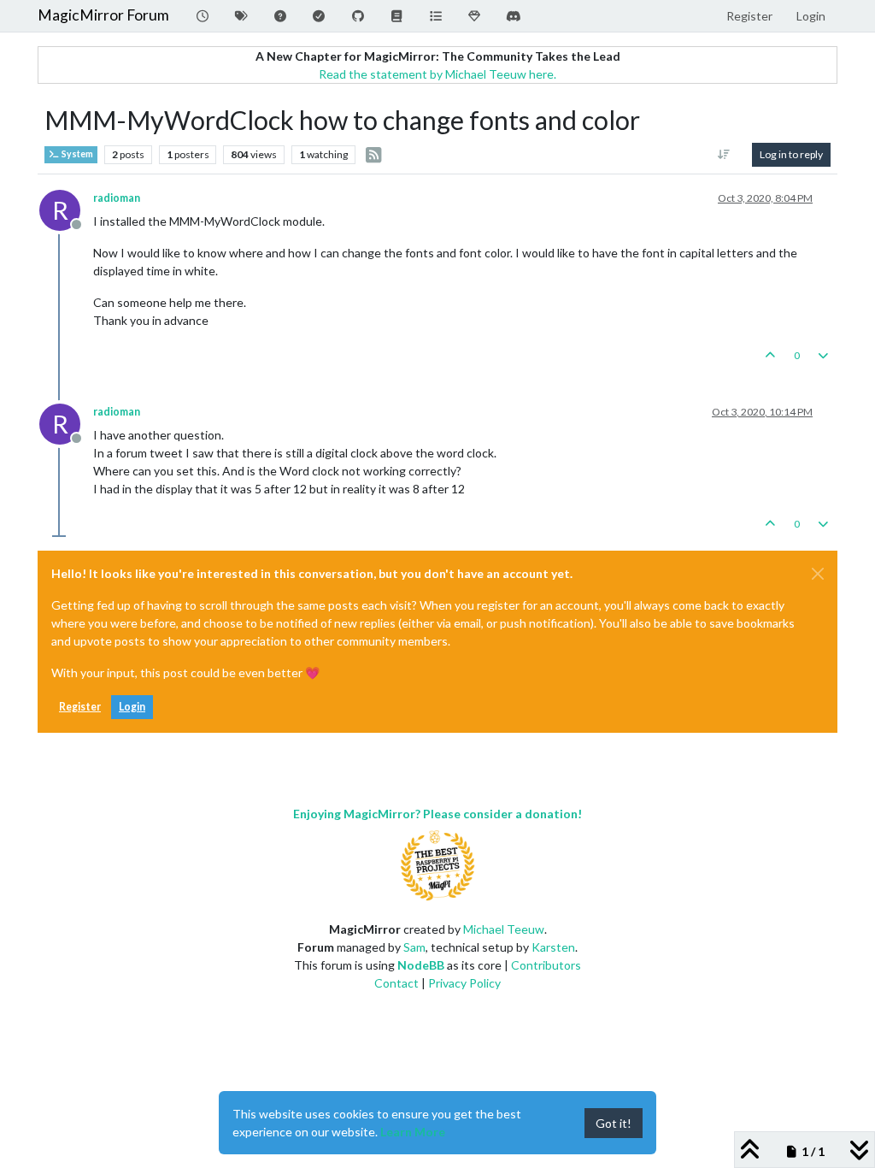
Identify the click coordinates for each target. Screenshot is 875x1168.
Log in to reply (791, 154)
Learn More (412, 1131)
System (76, 154)
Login (132, 706)
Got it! (613, 1123)
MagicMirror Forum (103, 15)
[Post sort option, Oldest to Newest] (724, 155)
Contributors (546, 965)
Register (80, 706)
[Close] (817, 574)
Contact (396, 983)
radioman (116, 198)
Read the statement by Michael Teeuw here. (437, 74)
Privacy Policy (464, 983)
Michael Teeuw (503, 929)
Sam (414, 947)
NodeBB (420, 965)
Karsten (553, 947)
